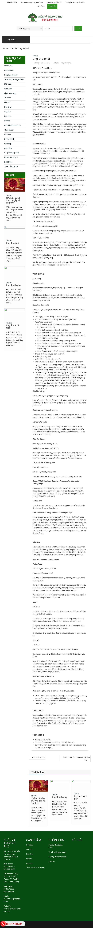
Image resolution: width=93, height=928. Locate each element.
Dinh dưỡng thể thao (12, 125)
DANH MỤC (11, 39)
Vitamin (7, 121)
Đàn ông (7, 107)
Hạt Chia (7, 116)
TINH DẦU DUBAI (11, 166)
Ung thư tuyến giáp (80, 797)
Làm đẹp (7, 143)
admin (56, 63)
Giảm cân (8, 88)
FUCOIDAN (8, 70)
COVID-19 (8, 66)
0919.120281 (9, 866)
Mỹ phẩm (8, 148)
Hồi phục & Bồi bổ (11, 75)
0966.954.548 (9, 891)
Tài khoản (52, 6)
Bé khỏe (7, 134)
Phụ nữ (7, 102)
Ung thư (7, 111)
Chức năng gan (10, 93)
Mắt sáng (8, 84)
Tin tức (35, 56)
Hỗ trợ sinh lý (9, 139)
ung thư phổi (66, 63)
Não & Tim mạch (11, 157)
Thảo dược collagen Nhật (14, 79)
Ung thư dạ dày (38, 757)
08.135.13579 (9, 889)
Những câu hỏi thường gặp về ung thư (76, 758)
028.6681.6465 (9, 869)
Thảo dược (8, 130)
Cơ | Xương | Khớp (11, 153)
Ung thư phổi (12, 243)
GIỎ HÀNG (40, 6)
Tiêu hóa (7, 98)
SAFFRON (8, 162)
